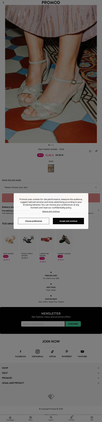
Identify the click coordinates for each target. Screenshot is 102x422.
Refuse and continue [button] (51, 211)
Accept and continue (68, 221)
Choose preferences (33, 221)
